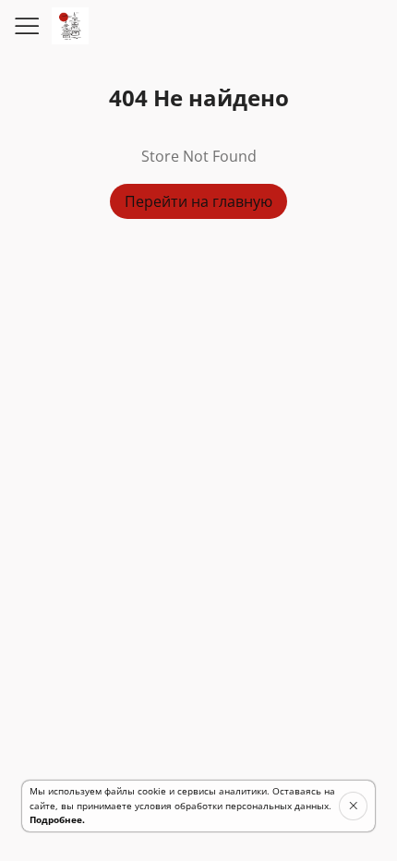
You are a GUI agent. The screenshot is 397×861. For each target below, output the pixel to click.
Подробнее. (57, 819)
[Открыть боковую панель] (26, 26)
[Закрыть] (353, 805)
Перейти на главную (198, 201)
